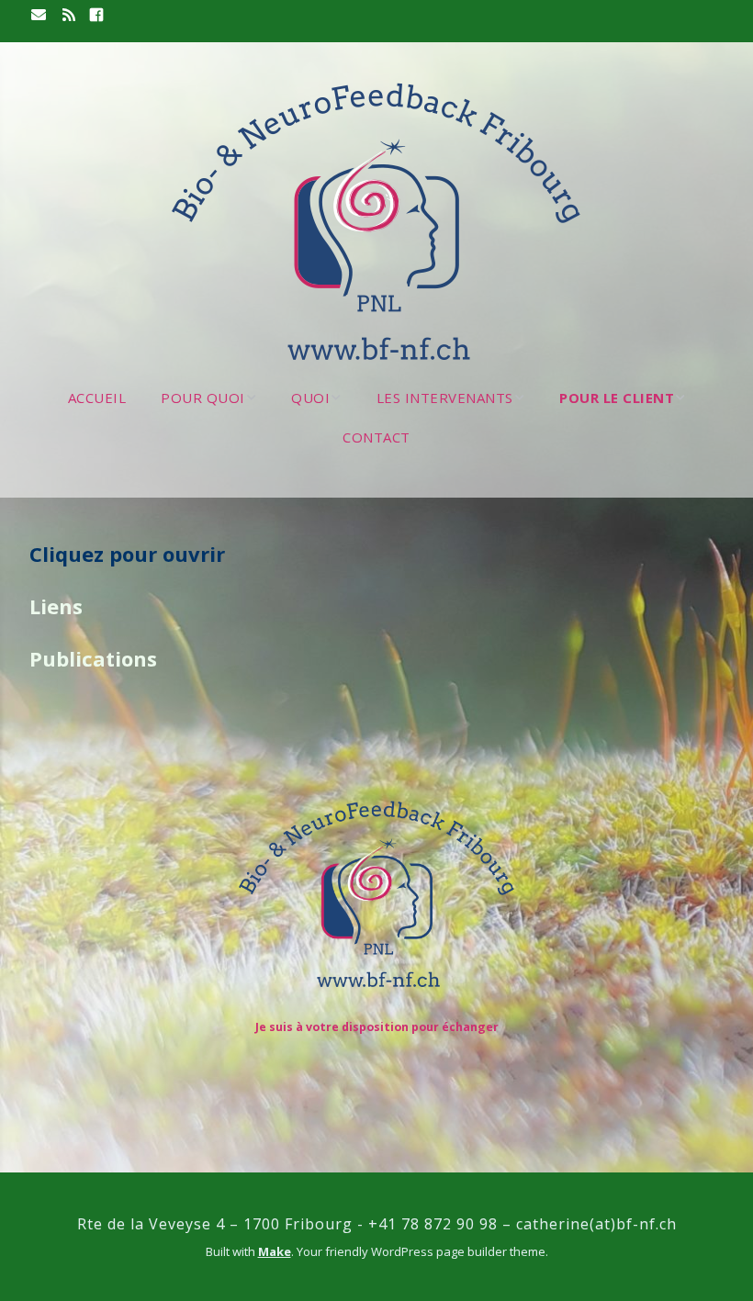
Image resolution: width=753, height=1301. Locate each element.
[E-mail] (40, 15)
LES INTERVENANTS (444, 397)
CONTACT (376, 437)
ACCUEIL (97, 397)
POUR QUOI (203, 397)
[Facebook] (96, 15)
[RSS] (69, 15)
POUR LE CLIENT (616, 397)
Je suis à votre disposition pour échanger (377, 1027)
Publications (93, 658)
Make (274, 1251)
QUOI (310, 397)
